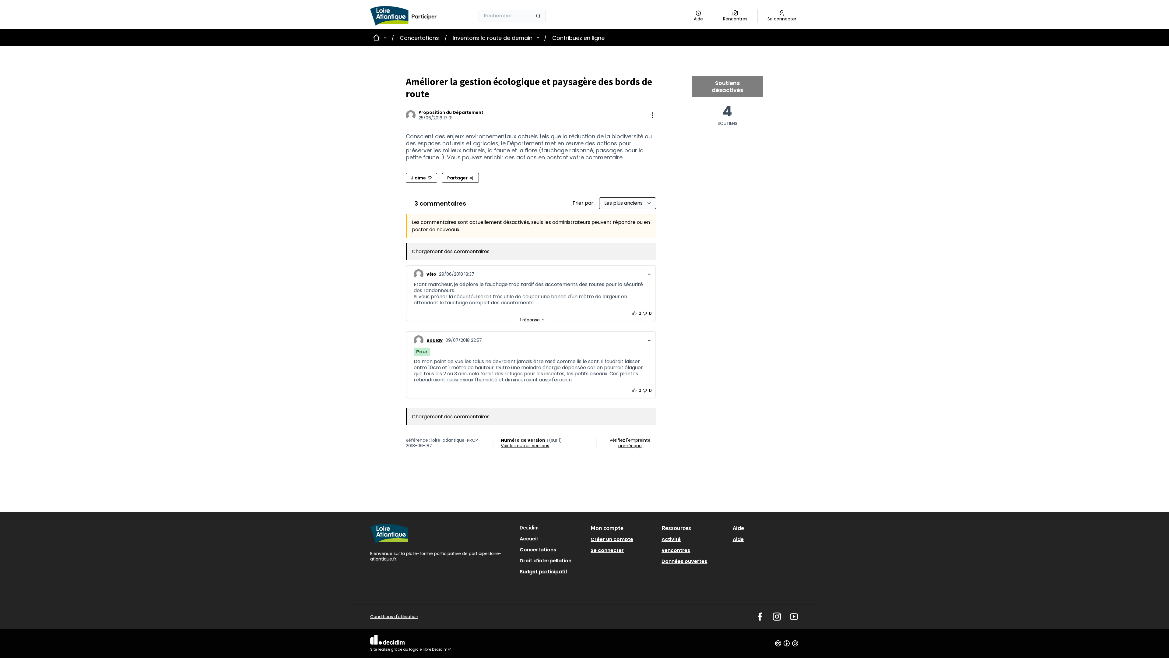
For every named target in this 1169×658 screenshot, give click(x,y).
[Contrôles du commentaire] (650, 274)
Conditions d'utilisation (394, 617)
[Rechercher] (538, 16)
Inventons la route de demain (492, 38)
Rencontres (676, 550)
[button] (532, 320)
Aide (738, 539)
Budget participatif (543, 571)
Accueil (529, 538)
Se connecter (607, 550)
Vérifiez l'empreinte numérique (630, 442)
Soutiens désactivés (727, 86)
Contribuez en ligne (578, 38)
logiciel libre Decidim (430, 649)
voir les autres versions (525, 445)
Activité (671, 539)
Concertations (419, 38)
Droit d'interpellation (545, 560)
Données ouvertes (684, 561)
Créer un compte (612, 539)
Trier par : (584, 203)
